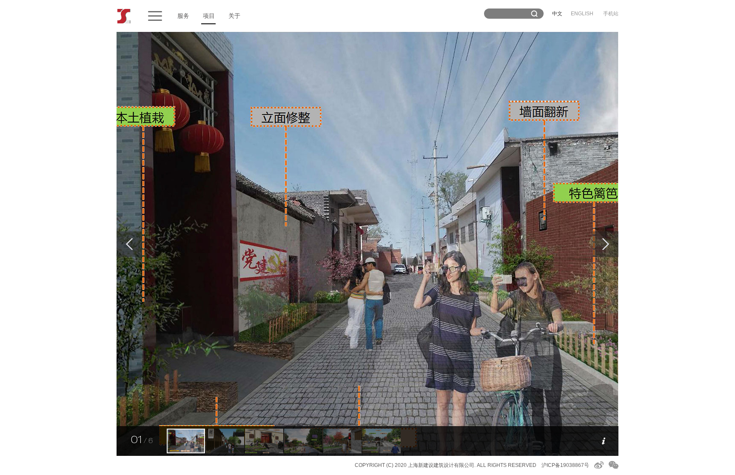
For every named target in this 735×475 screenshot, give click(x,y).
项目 (209, 15)
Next (605, 244)
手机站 (610, 14)
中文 (557, 14)
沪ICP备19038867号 (565, 465)
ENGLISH (582, 14)
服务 (183, 15)
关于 (234, 15)
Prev (129, 244)
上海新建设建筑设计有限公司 (441, 465)
